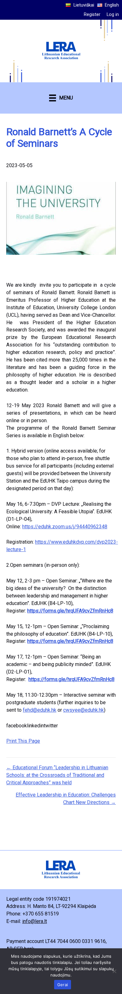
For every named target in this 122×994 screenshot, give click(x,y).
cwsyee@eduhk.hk (83, 710)
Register (92, 14)
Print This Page (23, 741)
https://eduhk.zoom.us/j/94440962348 (64, 527)
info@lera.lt (34, 921)
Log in (113, 14)
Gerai (62, 984)
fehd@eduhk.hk (39, 710)
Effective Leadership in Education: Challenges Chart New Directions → (66, 798)
